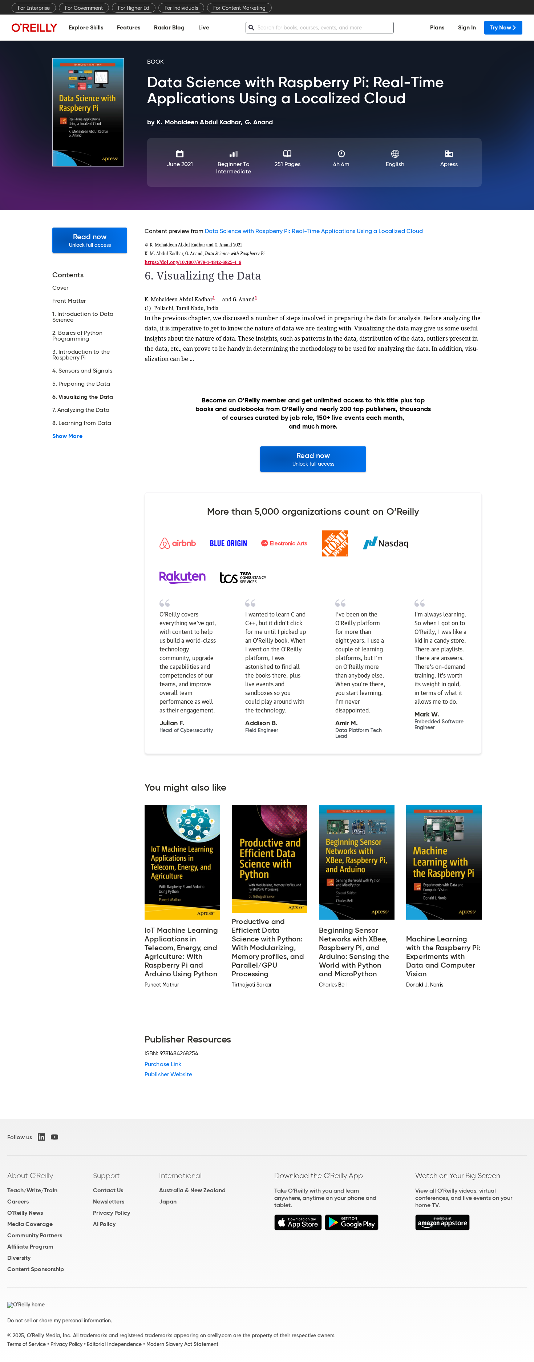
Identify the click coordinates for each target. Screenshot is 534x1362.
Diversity (19, 1258)
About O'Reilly (30, 1175)
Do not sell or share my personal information (59, 1320)
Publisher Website (168, 1074)
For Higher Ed (133, 8)
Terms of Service (26, 1344)
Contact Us (108, 1190)
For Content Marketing (239, 8)
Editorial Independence (114, 1344)
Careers (18, 1201)
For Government (84, 8)
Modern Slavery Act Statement (182, 1344)
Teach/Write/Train (32, 1190)
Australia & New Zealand (192, 1190)
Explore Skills (86, 27)
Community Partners (34, 1235)
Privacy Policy (111, 1213)
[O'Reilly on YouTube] (54, 1137)
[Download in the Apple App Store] (298, 1228)
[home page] (34, 27)
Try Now (500, 27)
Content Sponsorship (35, 1269)
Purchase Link (163, 1064)
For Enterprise (34, 8)
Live (203, 27)
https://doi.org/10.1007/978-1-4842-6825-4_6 (193, 262)
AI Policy (104, 1224)
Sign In (467, 27)
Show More (67, 436)
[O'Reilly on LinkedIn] (41, 1137)
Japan (168, 1201)
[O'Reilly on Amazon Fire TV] (442, 1228)
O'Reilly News (25, 1213)
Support (106, 1175)
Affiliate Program (30, 1246)
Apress (449, 164)
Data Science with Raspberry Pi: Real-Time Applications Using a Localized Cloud (314, 231)
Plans (437, 27)
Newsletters (108, 1201)
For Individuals (181, 8)
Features (128, 27)
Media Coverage (30, 1224)
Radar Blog (169, 27)
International (180, 1175)
